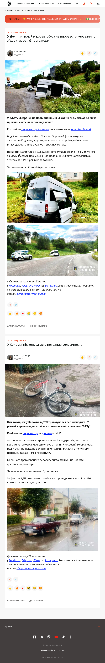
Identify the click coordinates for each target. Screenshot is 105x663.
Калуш (61, 650)
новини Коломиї (16, 600)
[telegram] (41, 637)
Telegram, (28, 285)
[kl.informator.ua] (8, 3)
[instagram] (70, 637)
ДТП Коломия (36, 600)
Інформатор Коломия (35, 129)
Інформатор (30, 433)
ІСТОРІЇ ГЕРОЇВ (64, 3)
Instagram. (51, 285)
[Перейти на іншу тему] (84, 3)
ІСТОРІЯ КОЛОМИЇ (47, 3)
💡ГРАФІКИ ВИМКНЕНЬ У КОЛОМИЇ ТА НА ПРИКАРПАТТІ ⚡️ (52, 19)
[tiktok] (63, 637)
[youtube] (56, 637)
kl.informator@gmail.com (31, 294)
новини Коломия (38, 326)
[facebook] (34, 637)
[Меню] (98, 3)
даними (47, 433)
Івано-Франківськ (48, 650)
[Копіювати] (95, 53)
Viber (37, 285)
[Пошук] (91, 3)
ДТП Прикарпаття (16, 326)
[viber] (48, 637)
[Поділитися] (89, 53)
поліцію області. (81, 129)
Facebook (14, 285)
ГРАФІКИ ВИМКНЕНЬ (26, 3)
